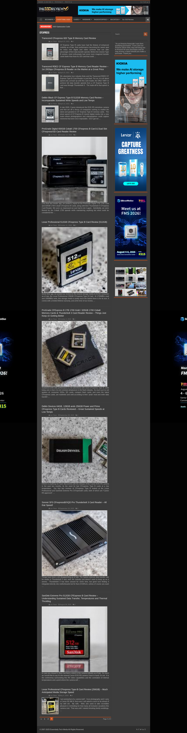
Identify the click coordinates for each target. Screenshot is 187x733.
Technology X (59, 2)
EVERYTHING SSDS (63, 19)
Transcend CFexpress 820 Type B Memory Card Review (69, 38)
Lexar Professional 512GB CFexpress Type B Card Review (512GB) (74, 222)
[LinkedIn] (147, 2)
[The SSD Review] (54, 8)
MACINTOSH (114, 19)
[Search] (145, 34)
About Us (67, 2)
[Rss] (141, 2)
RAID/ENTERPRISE (100, 19)
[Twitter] (145, 2)
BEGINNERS (49, 19)
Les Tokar (53, 41)
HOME (41, 19)
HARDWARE (86, 19)
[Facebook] (143, 2)
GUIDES (76, 19)
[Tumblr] (149, 2)
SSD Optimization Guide (61, 27)
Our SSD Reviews (128, 19)
